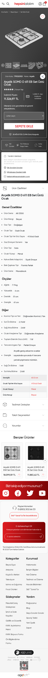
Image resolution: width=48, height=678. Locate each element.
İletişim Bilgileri (32, 570)
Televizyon (10, 579)
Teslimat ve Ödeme (34, 579)
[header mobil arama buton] (8, 4)
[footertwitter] (30, 493)
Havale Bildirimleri (33, 584)
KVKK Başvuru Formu (14, 634)
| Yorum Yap (18, 89)
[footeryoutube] (42, 493)
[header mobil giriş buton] (40, 4)
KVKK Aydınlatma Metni (13, 627)
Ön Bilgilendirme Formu (12, 641)
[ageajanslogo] (24, 652)
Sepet (29, 628)
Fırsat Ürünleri (11, 589)
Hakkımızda (31, 565)
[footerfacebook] (18, 493)
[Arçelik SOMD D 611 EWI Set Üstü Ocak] (12, 453)
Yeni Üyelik (30, 623)
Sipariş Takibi (31, 618)
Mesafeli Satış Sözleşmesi (12, 605)
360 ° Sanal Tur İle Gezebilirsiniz (24, 516)
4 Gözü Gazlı (36, 383)
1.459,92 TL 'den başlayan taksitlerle (38, 96)
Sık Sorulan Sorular (15, 167)
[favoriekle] (19, 475)
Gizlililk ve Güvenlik (13, 621)
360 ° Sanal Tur (32, 589)
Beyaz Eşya (11, 565)
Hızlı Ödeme (31, 574)
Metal (33, 389)
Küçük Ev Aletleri (12, 574)
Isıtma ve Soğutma (14, 584)
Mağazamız (31, 603)
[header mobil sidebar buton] (3, 4)
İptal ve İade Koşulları (11, 614)
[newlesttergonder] (41, 536)
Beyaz (33, 395)
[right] (45, 460)
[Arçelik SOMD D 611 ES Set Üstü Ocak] (36, 453)
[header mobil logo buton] (24, 4)
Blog (28, 608)
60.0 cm (34, 378)
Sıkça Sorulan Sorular (35, 613)
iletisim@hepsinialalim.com (18, 176)
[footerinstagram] (6, 493)
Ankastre (9, 570)
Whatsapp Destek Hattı (16, 172)
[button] (2, 65)
